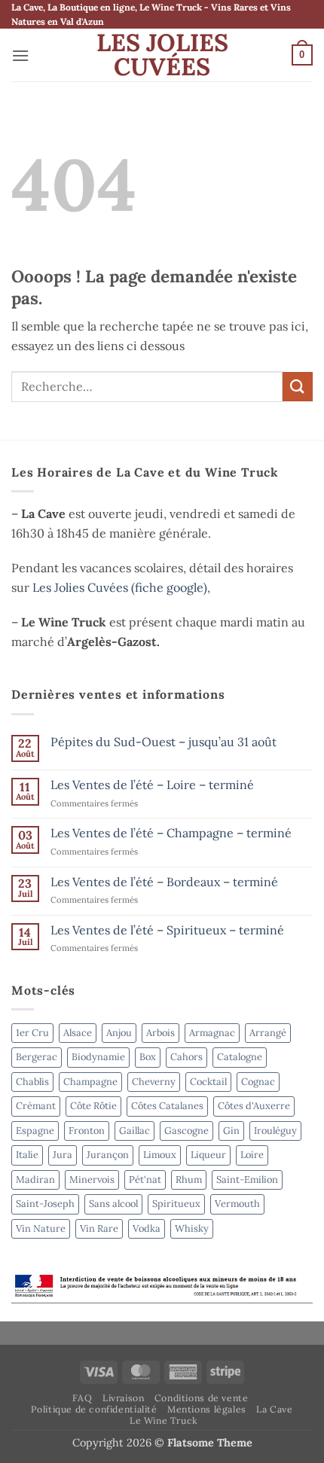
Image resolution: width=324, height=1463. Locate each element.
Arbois (160, 1032)
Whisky (192, 1228)
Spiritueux (176, 1203)
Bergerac (36, 1056)
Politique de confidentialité (94, 1409)
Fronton (87, 1130)
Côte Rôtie (93, 1105)
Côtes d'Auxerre (254, 1105)
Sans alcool (113, 1203)
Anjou (119, 1032)
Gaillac (134, 1130)
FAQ (82, 1398)
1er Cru (32, 1032)
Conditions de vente (201, 1398)
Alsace (77, 1032)
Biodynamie (98, 1056)
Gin (231, 1130)
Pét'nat (145, 1179)
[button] (20, 55)
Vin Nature (41, 1228)
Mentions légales (206, 1409)
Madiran (35, 1179)
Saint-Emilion (247, 1179)
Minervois (92, 1179)
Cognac (258, 1081)
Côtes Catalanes (167, 1105)
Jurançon (108, 1154)
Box (147, 1056)
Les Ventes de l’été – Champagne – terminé (171, 833)
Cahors (186, 1056)
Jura (62, 1154)
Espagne (35, 1130)
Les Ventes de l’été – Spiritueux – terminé (167, 930)
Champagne (90, 1081)
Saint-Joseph (45, 1203)
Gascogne (186, 1130)
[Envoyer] (298, 386)
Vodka (146, 1228)
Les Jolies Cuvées (162, 55)
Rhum (189, 1179)
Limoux (159, 1154)
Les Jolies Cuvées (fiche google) (119, 587)
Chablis (32, 1081)
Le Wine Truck (164, 1420)
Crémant (36, 1105)
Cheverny (154, 1081)
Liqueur (208, 1154)
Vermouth (237, 1203)
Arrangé (267, 1032)
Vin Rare (99, 1228)
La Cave (274, 1409)
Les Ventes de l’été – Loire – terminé (152, 785)
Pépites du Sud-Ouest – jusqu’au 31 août (163, 742)
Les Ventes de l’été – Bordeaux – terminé (164, 882)
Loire (252, 1154)
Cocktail (208, 1081)
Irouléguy (275, 1130)
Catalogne (239, 1056)
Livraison (123, 1398)
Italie (27, 1154)
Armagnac (212, 1032)
